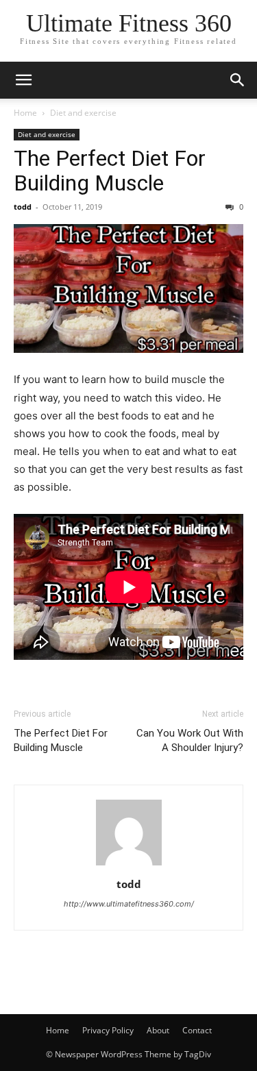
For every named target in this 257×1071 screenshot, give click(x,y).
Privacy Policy (108, 1030)
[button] (23, 80)
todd (23, 206)
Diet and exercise (83, 113)
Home (25, 113)
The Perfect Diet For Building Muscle (110, 170)
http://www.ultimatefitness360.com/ (129, 904)
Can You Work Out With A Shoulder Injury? (189, 740)
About (158, 1030)
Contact (197, 1030)
